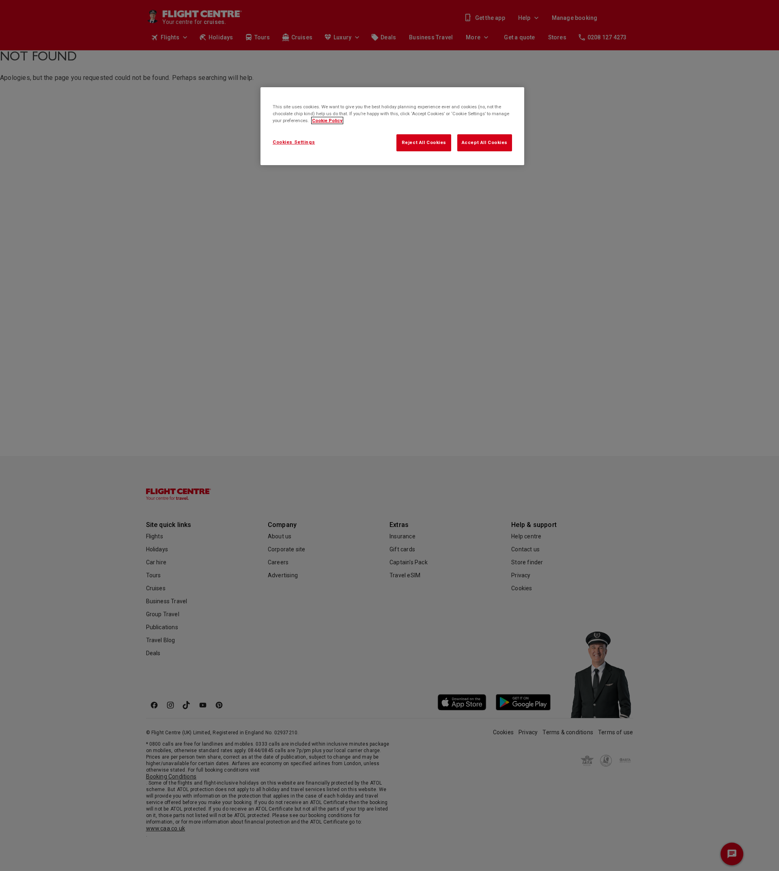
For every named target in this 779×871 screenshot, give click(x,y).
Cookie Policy (327, 120)
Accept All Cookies (485, 142)
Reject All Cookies (424, 142)
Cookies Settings (294, 142)
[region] (392, 126)
